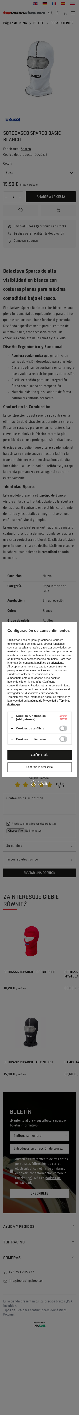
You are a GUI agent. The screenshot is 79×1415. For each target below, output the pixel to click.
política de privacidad (50, 662)
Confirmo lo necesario (39, 767)
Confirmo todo (39, 754)
